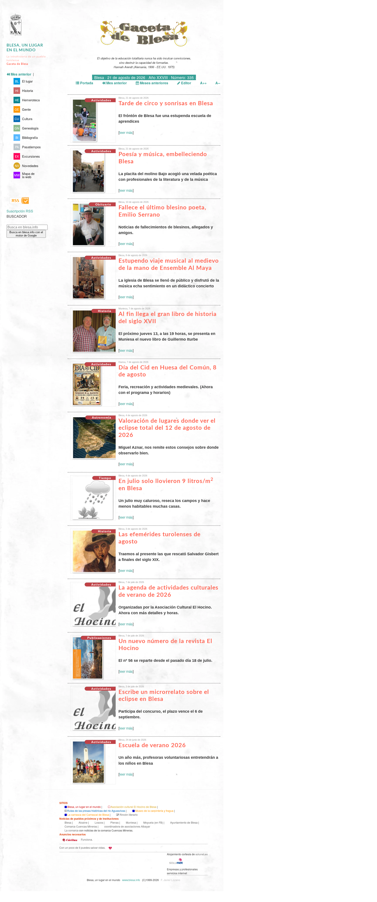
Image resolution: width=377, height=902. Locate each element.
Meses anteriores (153, 82)
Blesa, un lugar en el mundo (84, 807)
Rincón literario (129, 814)
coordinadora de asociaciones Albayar (127, 826)
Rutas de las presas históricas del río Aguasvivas (96, 810)
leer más (126, 132)
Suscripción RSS (20, 211)
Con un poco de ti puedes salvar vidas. (82, 847)
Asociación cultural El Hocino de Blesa (133, 807)
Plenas (114, 822)
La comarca (72, 830)
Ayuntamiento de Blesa (184, 822)
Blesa (68, 822)
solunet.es (201, 854)
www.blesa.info (131, 880)
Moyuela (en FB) (153, 822)
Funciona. (86, 839)
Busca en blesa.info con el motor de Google (26, 234)
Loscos (99, 822)
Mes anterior (116, 82)
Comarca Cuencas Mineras (81, 826)
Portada (86, 82)
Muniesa (131, 822)
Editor (185, 82)
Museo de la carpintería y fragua (154, 810)
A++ (203, 82)
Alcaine (83, 822)
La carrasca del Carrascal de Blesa (88, 814)
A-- (217, 82)
